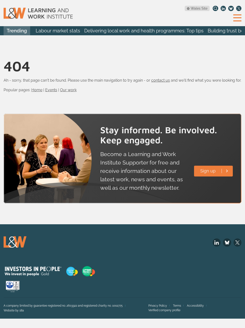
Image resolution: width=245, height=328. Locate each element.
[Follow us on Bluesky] (231, 8)
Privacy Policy (157, 305)
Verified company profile (164, 310)
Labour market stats (58, 31)
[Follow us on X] (238, 8)
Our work (68, 90)
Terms (177, 305)
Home (36, 90)
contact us (160, 80)
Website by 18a (14, 310)
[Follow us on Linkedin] (223, 8)
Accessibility (195, 305)
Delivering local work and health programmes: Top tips (144, 31)
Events (51, 90)
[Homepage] (38, 13)
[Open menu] (237, 17)
